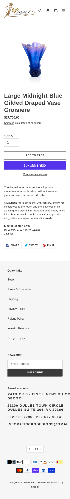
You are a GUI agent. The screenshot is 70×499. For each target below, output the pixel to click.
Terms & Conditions (19, 289)
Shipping (9, 122)
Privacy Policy (16, 308)
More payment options (35, 174)
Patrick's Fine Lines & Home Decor (32, 482)
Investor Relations (18, 328)
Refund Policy (15, 318)
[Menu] (64, 10)
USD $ (33, 449)
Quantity (8, 135)
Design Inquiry (16, 338)
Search (11, 279)
